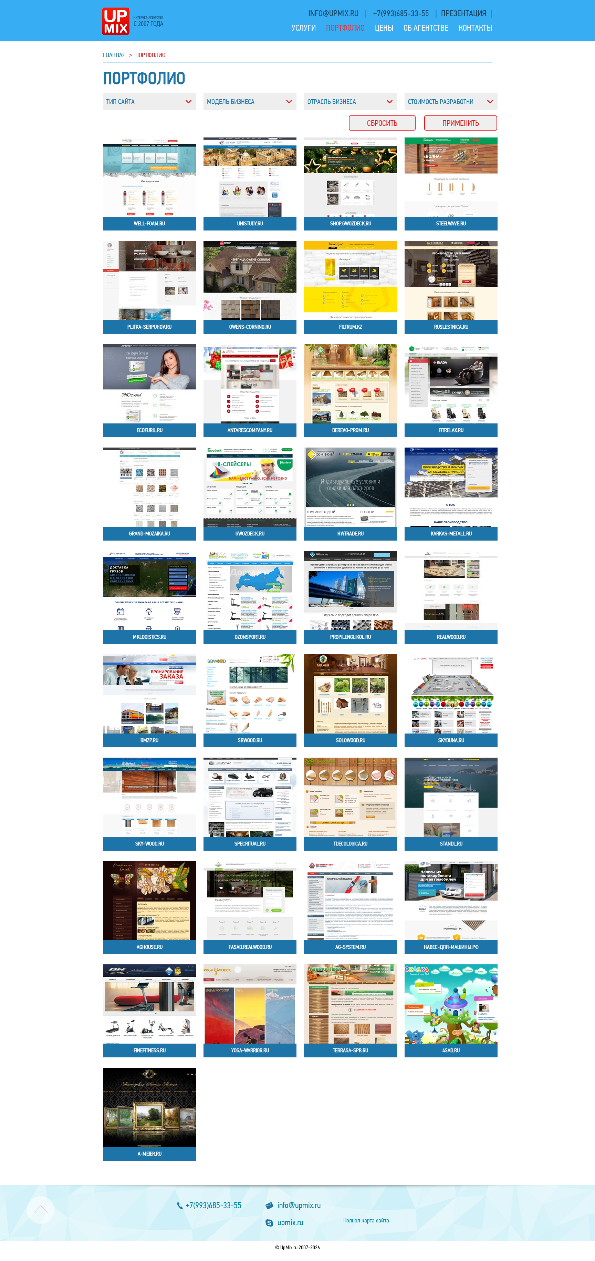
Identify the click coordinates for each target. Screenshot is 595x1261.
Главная (114, 55)
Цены (384, 28)
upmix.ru (290, 1223)
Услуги (304, 28)
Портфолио (345, 28)
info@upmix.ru (334, 14)
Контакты (475, 28)
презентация (463, 14)
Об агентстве (426, 28)
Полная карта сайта (366, 1220)
